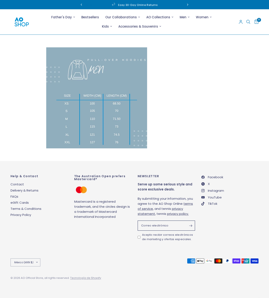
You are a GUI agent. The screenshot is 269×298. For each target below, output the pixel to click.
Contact (17, 184)
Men (183, 17)
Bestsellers (90, 17)
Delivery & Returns (24, 190)
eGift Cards (20, 202)
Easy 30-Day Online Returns (138, 5)
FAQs (14, 196)
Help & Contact (24, 176)
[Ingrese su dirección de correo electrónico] (191, 226)
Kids (105, 26)
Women (202, 17)
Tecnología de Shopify (85, 278)
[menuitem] (63, 17)
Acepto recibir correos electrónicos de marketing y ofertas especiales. (167, 237)
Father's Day (61, 17)
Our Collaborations (121, 17)
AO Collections (158, 17)
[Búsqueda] (248, 22)
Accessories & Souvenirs (138, 26)
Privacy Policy (21, 215)
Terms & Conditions (26, 208)
